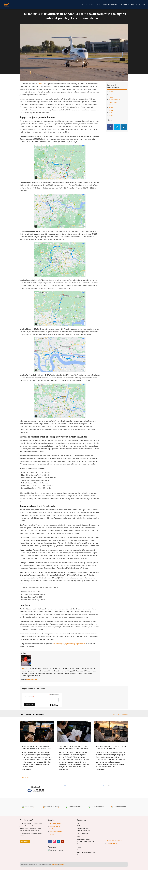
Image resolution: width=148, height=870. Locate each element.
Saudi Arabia (113, 102)
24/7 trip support (58, 644)
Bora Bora (112, 107)
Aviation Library (110, 5)
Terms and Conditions (114, 841)
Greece (111, 92)
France (111, 115)
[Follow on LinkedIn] (58, 841)
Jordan (111, 105)
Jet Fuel (52, 834)
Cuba (110, 94)
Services (81, 5)
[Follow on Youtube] (62, 841)
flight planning (70, 644)
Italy (110, 113)
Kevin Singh (25, 668)
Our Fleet (123, 5)
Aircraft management (56, 831)
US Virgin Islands (114, 100)
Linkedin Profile (32, 680)
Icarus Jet (55, 864)
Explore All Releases (120, 714)
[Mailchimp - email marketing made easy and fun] (54, 706)
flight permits (80, 644)
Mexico (111, 97)
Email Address (29, 697)
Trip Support (53, 829)
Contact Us (136, 5)
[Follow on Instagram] (54, 841)
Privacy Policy (112, 843)
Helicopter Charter (55, 826)
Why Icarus (93, 5)
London (40, 84)
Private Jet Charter (55, 823)
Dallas (111, 110)
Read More (24, 841)
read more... (26, 769)
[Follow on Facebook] (50, 841)
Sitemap (61, 864)
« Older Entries (24, 777)
